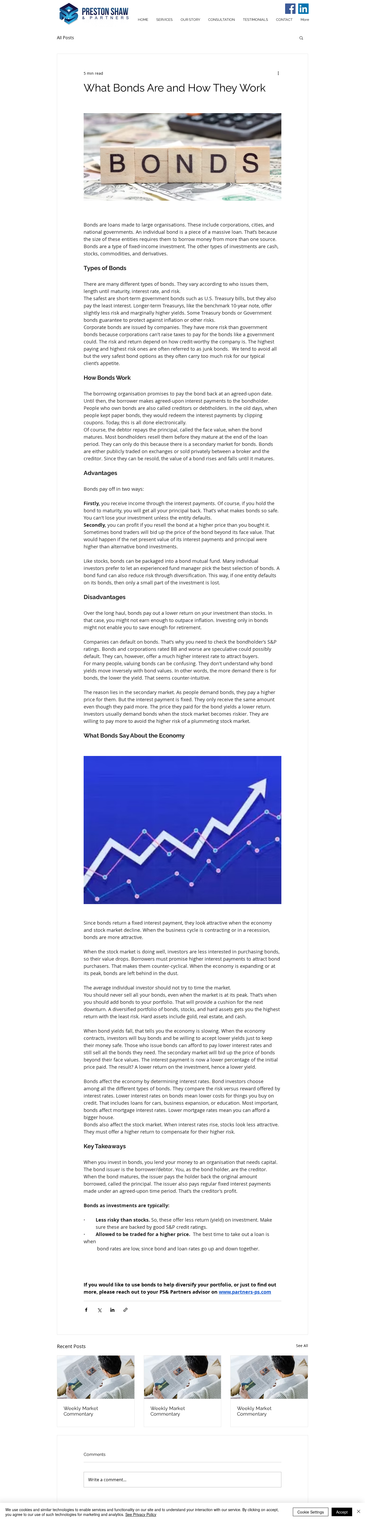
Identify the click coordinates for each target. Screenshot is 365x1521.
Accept (342, 1512)
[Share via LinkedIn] (112, 1309)
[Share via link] (125, 1309)
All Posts (65, 38)
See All (302, 1345)
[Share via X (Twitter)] (99, 1309)
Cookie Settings (310, 1512)
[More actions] (278, 73)
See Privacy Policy (140, 1514)
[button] (301, 37)
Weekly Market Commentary (81, 1411)
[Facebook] (290, 8)
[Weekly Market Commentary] (95, 1377)
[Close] (358, 1512)
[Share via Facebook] (86, 1309)
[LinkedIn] (303, 8)
